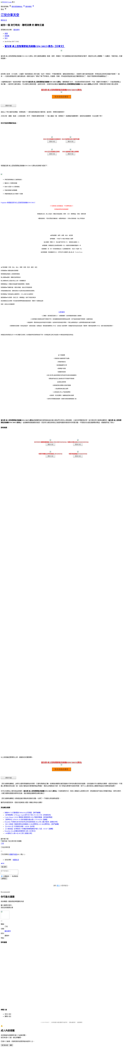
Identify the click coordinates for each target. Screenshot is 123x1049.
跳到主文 (4, 20)
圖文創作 (16, 30)
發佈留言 (4, 878)
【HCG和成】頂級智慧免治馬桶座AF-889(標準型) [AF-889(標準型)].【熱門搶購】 (32, 824)
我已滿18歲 (5, 1045)
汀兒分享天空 (10, 15)
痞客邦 (11, 854)
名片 (6, 38)
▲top (2, 863)
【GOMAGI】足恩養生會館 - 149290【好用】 (20, 826)
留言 (15, 854)
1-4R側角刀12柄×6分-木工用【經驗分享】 (19, 833)
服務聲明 (79, 1022)
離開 (11, 1045)
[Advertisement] (61, 974)
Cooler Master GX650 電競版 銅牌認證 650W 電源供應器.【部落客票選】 (29, 817)
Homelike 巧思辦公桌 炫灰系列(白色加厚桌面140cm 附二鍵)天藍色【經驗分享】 (31, 822)
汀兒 (2, 843)
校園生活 (16, 860)
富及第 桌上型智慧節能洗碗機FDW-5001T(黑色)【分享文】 (35, 46)
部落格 (7, 36)
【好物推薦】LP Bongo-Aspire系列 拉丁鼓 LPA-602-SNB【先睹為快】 (28, 815)
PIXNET (47, 1022)
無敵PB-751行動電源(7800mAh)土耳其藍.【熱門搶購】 (23, 812)
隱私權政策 (72, 1022)
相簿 (6, 33)
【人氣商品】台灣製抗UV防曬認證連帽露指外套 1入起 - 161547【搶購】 (29, 829)
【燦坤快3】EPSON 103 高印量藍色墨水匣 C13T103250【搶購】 (26, 819)
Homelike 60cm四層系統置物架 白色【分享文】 (20, 831)
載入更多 (4, 867)
